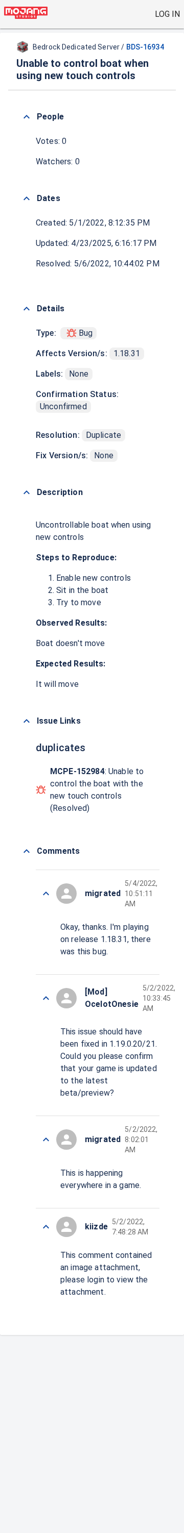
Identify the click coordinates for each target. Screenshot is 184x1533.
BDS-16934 (145, 47)
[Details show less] (26, 309)
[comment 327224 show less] (46, 998)
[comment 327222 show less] (46, 1227)
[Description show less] (26, 492)
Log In (167, 14)
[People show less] (26, 117)
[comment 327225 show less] (46, 893)
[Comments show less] (26, 851)
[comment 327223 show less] (46, 1139)
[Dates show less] (26, 198)
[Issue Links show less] (26, 721)
